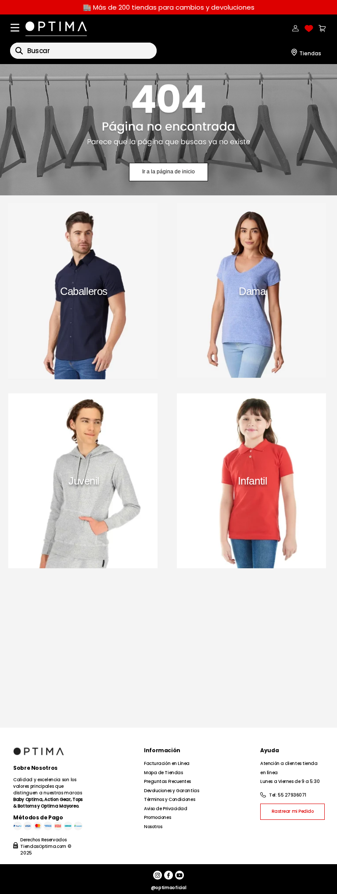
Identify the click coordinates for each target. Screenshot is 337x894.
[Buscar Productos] (19, 50)
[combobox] (83, 51)
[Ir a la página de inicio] (168, 130)
